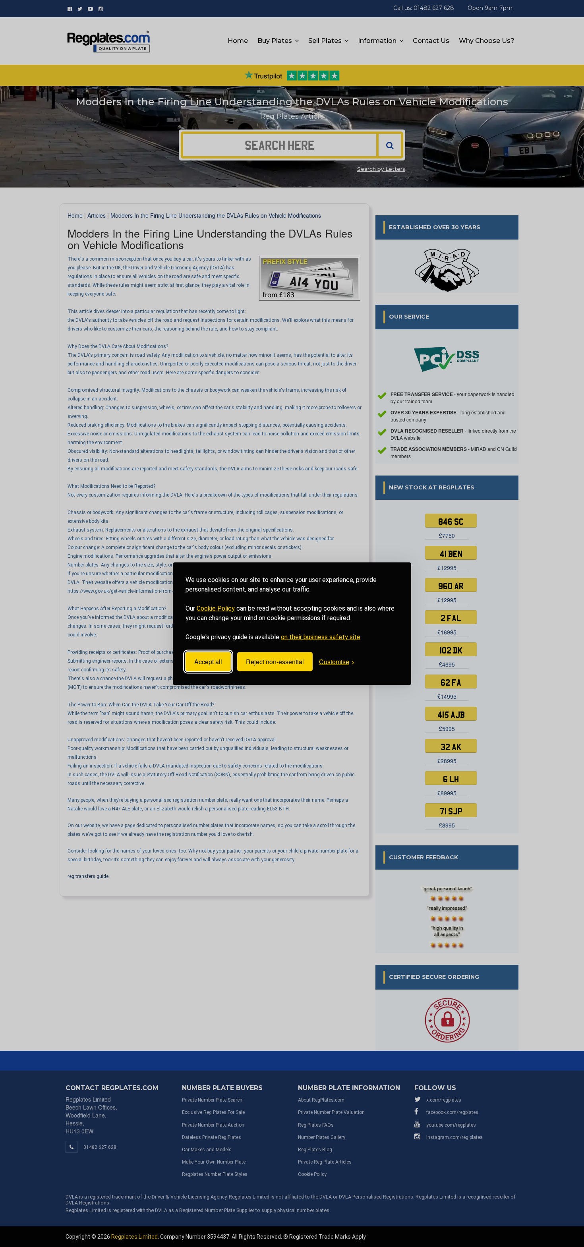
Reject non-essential (275, 661)
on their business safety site (320, 636)
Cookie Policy (216, 608)
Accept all (208, 661)
